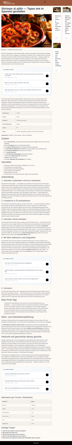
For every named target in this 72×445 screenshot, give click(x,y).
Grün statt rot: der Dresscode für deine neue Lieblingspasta (60, 59)
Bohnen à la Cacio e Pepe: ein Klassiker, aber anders (58, 23)
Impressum (36, 443)
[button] (45, 2)
